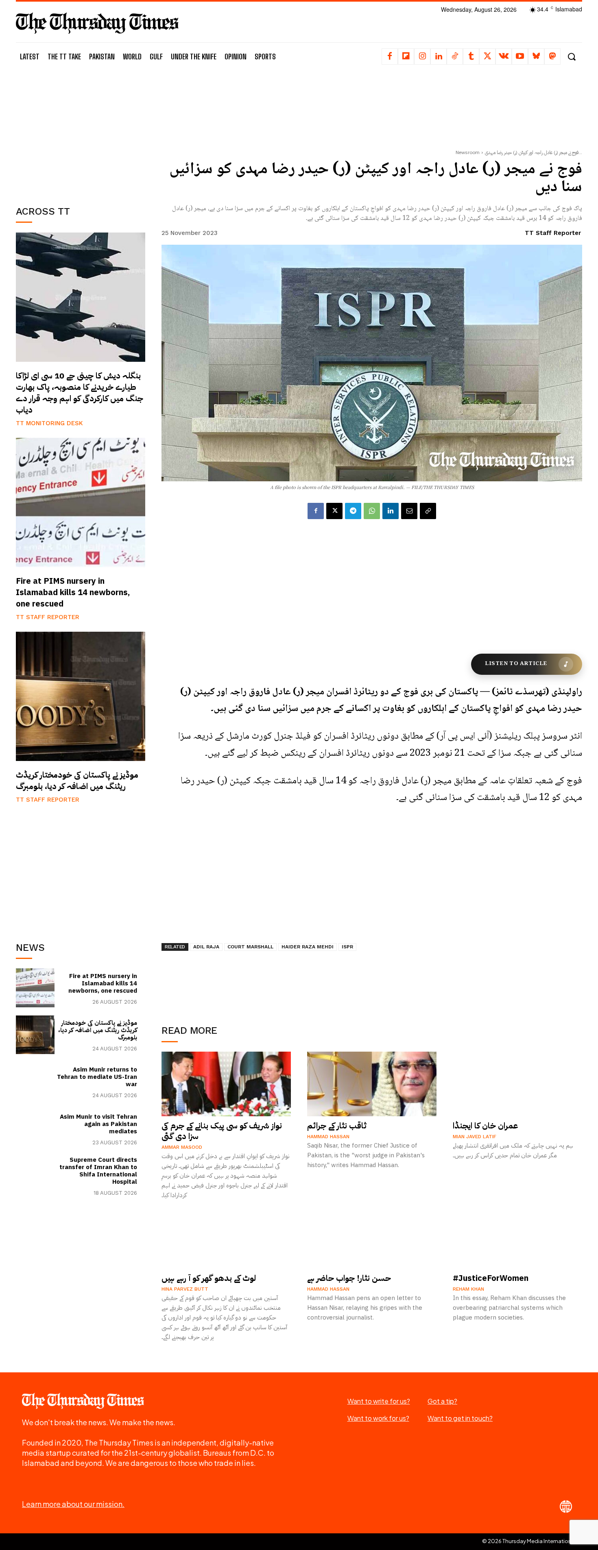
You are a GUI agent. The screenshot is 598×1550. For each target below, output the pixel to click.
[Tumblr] (471, 56)
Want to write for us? (378, 1401)
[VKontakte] (503, 56)
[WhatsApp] (372, 511)
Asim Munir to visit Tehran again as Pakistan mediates (98, 1124)
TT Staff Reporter (47, 617)
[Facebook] (390, 56)
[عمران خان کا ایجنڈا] (517, 1084)
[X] (487, 56)
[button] (571, 56)
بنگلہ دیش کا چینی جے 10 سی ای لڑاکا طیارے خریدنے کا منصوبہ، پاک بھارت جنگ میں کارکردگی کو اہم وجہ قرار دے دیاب (79, 393)
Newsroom (468, 152)
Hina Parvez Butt (185, 1289)
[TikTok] (455, 56)
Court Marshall (250, 947)
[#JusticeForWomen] (517, 1236)
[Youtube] (520, 56)
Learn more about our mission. (73, 1504)
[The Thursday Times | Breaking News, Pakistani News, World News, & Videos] (97, 23)
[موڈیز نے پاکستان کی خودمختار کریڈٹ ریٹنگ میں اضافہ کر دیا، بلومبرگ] (80, 696)
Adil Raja (206, 947)
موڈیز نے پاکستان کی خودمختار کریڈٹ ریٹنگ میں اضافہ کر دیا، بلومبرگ (77, 780)
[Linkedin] (438, 56)
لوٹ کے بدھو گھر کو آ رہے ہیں (209, 1278)
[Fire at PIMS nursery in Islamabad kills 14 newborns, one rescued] (80, 502)
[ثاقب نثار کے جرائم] (371, 1084)
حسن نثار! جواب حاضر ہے (349, 1278)
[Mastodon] (552, 56)
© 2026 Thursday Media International (529, 1541)
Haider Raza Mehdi (308, 947)
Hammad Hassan (328, 1136)
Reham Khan (468, 1289)
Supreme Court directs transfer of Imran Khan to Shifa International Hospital (98, 1170)
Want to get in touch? (460, 1418)
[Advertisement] (81, 133)
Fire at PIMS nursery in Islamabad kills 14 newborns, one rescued (73, 592)
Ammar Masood (182, 1147)
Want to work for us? (378, 1418)
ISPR (347, 947)
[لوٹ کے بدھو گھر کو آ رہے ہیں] (226, 1236)
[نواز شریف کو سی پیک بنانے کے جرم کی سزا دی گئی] (226, 1084)
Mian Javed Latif (474, 1136)
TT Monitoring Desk (49, 423)
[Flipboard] (406, 56)
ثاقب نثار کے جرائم (337, 1126)
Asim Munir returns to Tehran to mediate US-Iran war (97, 1077)
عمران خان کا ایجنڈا (485, 1126)
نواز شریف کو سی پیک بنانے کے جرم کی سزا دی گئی (222, 1131)
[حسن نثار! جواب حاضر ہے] (371, 1236)
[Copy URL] (428, 511)
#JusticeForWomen (490, 1278)
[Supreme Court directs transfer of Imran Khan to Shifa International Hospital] (35, 1175)
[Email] (409, 511)
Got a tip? (442, 1401)
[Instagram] (422, 56)
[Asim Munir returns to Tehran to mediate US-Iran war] (35, 1081)
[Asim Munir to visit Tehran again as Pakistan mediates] (35, 1128)
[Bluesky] (536, 56)
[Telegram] (353, 511)
